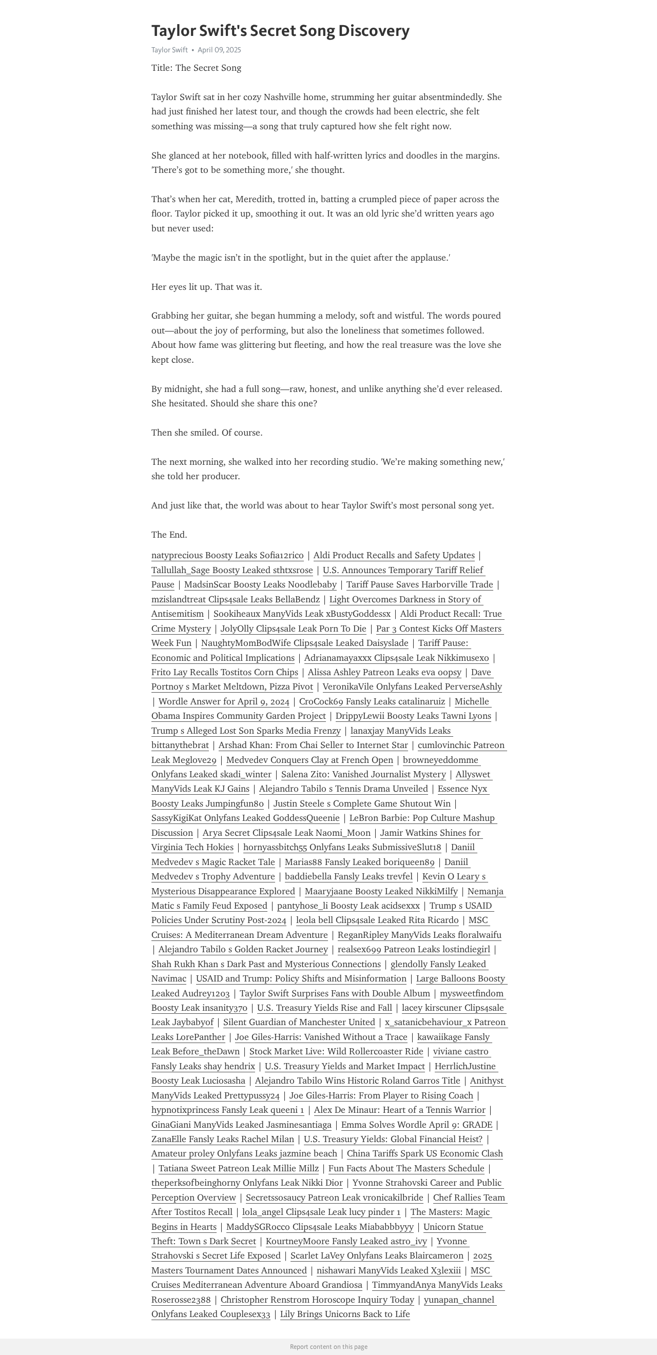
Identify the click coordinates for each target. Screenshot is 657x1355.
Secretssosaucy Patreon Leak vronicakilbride (334, 1197)
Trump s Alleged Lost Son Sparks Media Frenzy (246, 730)
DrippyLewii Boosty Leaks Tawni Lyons (413, 715)
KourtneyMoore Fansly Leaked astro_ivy (346, 1241)
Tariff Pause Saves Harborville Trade (419, 584)
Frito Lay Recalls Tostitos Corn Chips (224, 672)
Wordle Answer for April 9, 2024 (224, 701)
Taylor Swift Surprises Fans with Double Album (335, 993)
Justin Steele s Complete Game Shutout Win (362, 803)
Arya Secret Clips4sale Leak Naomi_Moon (287, 832)
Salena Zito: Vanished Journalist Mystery (363, 774)
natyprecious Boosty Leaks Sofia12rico (227, 555)
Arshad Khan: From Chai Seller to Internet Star (313, 745)
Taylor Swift (169, 49)
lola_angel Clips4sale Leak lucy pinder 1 (321, 1211)
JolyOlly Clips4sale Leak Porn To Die (293, 628)
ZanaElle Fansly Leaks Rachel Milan (222, 1139)
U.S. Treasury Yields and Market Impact (345, 1066)
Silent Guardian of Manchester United (299, 1022)
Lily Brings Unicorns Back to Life (345, 1314)
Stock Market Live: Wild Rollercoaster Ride (336, 1051)
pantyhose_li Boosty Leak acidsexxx (348, 905)
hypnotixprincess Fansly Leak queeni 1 (227, 1109)
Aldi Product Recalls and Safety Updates (394, 555)
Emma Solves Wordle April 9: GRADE (416, 1124)
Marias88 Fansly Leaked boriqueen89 (360, 862)
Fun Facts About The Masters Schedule (406, 1168)
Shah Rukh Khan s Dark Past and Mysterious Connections (266, 964)
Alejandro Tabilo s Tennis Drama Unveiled (343, 788)
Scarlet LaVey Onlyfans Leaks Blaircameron (377, 1255)
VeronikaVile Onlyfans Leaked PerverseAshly (412, 686)
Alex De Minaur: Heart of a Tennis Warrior (400, 1109)
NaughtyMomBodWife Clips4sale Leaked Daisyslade (305, 643)
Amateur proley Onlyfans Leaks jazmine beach (244, 1153)
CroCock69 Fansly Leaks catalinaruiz (372, 701)
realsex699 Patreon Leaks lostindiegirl (414, 949)
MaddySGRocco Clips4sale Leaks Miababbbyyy (320, 1226)
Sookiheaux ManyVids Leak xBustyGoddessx (302, 613)
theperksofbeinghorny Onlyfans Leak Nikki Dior (247, 1182)
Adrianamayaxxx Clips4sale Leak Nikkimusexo (396, 657)
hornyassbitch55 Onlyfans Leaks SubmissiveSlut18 (342, 847)
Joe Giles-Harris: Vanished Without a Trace (321, 1037)
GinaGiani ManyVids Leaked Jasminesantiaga (241, 1124)
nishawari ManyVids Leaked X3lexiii (389, 1270)
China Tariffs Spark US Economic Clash (425, 1153)
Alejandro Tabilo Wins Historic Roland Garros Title (357, 1080)
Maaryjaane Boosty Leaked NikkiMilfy (381, 891)
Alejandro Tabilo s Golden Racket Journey (243, 949)
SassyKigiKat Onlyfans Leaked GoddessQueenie (245, 817)
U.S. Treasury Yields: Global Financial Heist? (393, 1139)
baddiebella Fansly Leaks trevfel (349, 876)
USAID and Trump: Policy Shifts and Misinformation (301, 978)
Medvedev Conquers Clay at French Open (309, 759)
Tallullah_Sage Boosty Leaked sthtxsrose (232, 570)
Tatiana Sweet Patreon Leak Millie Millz (239, 1168)
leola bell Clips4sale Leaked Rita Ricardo (377, 920)
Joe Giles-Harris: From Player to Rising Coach (381, 1095)
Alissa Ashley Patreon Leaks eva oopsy (384, 672)
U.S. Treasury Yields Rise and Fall (324, 1007)
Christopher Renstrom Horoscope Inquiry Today (317, 1299)
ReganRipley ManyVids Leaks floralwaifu (419, 934)
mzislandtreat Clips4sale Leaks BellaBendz (235, 599)
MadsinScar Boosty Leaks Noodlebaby (260, 584)
